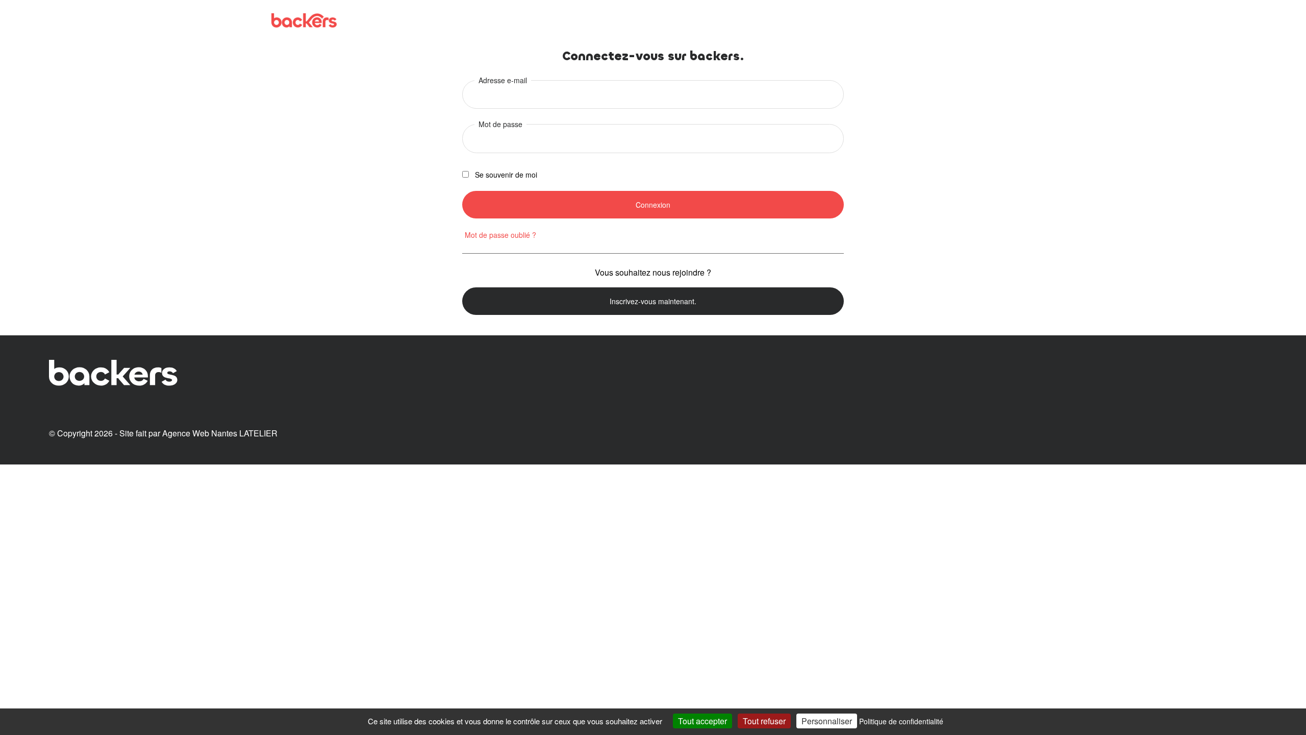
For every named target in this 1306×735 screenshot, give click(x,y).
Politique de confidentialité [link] (901, 721)
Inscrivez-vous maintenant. (653, 301)
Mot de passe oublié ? (500, 235)
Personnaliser (826, 721)
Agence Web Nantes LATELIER (220, 433)
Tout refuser (764, 721)
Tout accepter (702, 721)
